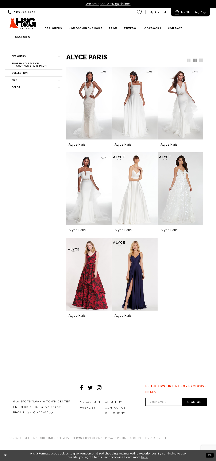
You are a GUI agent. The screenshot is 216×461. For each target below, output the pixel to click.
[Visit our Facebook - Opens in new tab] (81, 387)
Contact (15, 438)
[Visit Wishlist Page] (139, 12)
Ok (210, 455)
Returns (30, 438)
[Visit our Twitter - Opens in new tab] (90, 387)
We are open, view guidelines (108, 4)
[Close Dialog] (5, 455)
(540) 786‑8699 (40, 412)
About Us (113, 402)
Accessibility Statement (148, 438)
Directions (115, 413)
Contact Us (115, 407)
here (144, 457)
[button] (190, 12)
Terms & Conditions (87, 438)
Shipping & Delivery (54, 438)
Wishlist (88, 407)
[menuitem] (21, 12)
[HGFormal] (22, 25)
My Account (158, 12)
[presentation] (88, 103)
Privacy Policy (116, 438)
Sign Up (194, 402)
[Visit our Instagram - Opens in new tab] (99, 387)
